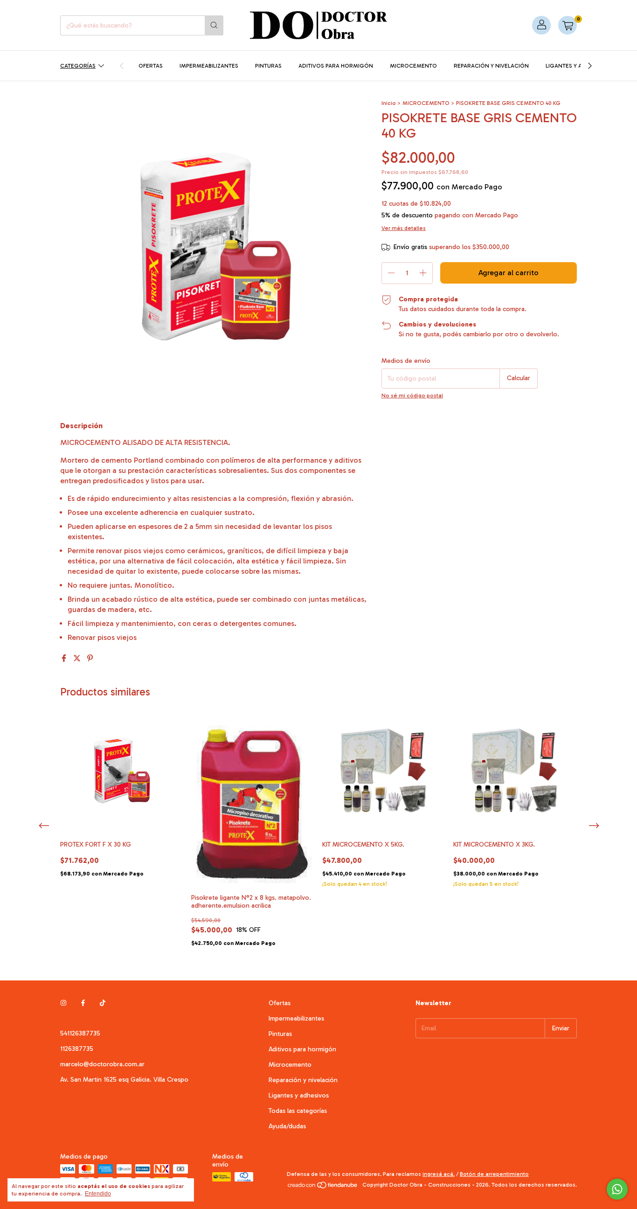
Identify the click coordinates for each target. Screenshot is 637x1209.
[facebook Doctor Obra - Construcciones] (83, 1003)
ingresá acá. (438, 1174)
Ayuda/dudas (287, 1126)
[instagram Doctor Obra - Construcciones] (63, 1003)
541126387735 (80, 1033)
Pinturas (268, 66)
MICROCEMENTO (426, 103)
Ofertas (150, 66)
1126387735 (76, 1049)
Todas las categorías (298, 1111)
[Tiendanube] (323, 1187)
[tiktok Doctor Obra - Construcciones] (102, 1003)
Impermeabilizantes (209, 66)
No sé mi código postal (412, 395)
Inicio (388, 103)
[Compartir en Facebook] (64, 658)
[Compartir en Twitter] (78, 658)
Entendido (98, 1193)
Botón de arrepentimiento (494, 1174)
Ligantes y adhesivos (577, 66)
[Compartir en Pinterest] (90, 658)
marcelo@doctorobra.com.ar (102, 1064)
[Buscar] (214, 25)
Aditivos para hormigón (335, 66)
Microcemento (413, 66)
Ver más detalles (403, 228)
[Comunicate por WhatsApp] (617, 1189)
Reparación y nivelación (491, 66)
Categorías (78, 66)
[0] (567, 25)
